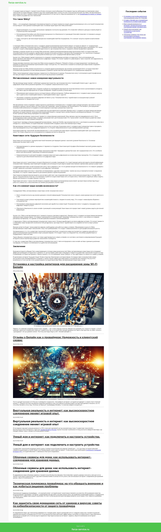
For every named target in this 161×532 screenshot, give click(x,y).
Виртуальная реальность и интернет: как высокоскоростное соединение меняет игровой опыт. (135, 25)
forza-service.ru (17, 2)
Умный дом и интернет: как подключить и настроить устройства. (132, 30)
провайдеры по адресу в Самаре (90, 14)
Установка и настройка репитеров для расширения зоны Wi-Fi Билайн (135, 17)
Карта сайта (80, 526)
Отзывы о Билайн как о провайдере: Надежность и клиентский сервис (136, 21)
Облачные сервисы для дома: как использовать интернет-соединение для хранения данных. (135, 36)
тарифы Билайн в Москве (48, 429)
